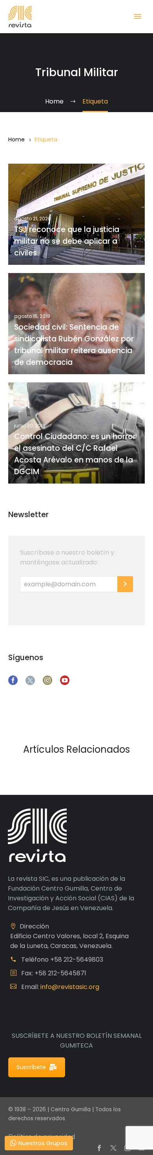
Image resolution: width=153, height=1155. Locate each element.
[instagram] (47, 680)
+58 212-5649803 (76, 959)
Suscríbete (31, 1067)
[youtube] (64, 680)
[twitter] (30, 680)
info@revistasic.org (69, 986)
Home (16, 139)
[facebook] (13, 680)
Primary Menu (138, 16)
